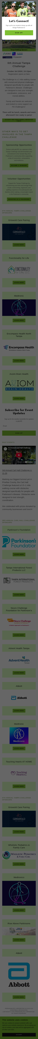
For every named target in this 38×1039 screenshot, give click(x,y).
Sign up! (19, 32)
